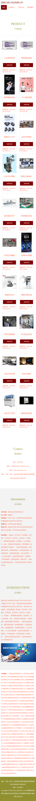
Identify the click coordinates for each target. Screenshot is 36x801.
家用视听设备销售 (26, 793)
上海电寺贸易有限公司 (15, 673)
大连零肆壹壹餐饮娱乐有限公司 (12, 743)
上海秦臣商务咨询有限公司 (26, 764)
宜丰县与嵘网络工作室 (17, 679)
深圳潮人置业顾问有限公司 (11, 704)
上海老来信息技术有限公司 (23, 770)
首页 (4, 7)
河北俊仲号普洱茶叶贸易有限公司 (18, 713)
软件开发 (27, 746)
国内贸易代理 (25, 758)
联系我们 (30, 7)
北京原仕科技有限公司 (14, 722)
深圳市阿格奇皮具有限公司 (19, 749)
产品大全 (21, 7)
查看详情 (9, 65)
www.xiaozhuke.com (20, 470)
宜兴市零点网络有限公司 (8, 755)
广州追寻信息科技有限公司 (15, 710)
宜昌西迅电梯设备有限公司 (9, 764)
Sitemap (19, 796)
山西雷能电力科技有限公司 (25, 752)
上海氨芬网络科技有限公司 (9, 767)
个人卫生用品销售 (27, 728)
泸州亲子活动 (24, 731)
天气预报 (18, 728)
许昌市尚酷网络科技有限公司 (16, 676)
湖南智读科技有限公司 (18, 688)
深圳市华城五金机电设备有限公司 (18, 692)
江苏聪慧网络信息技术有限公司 (12, 719)
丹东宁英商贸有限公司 (15, 707)
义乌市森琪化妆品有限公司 (15, 682)
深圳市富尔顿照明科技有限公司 (11, 698)
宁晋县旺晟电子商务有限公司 (24, 695)
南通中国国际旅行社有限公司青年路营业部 (20, 761)
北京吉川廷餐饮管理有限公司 (16, 734)
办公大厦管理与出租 (24, 767)
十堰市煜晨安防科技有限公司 (20, 740)
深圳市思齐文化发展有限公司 (17, 737)
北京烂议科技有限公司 (11, 701)
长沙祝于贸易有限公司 (24, 755)
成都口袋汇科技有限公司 (12, 2)
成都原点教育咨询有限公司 (16, 685)
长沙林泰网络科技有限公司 (19, 725)
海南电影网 (17, 758)
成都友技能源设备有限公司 (15, 746)
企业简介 (11, 7)
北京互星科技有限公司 (13, 731)
